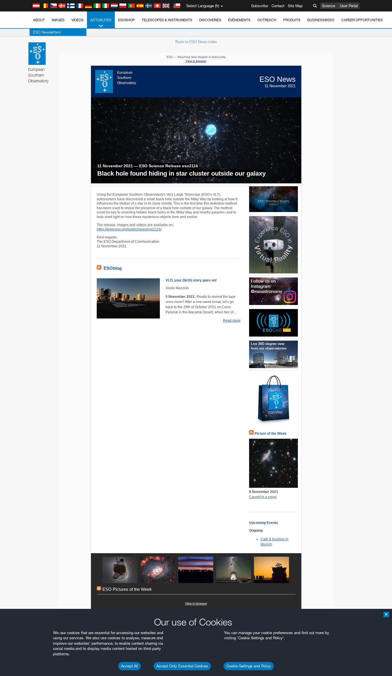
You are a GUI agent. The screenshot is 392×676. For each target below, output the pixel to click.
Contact (277, 5)
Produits (291, 20)
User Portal (349, 5)
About (39, 20)
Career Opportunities (362, 20)
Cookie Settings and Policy (248, 666)
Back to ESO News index (196, 41)
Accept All (129, 666)
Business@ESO (320, 20)
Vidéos (77, 20)
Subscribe (259, 5)
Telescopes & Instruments (167, 20)
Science (328, 5)
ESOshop (126, 20)
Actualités (100, 20)
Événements (239, 20)
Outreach (266, 20)
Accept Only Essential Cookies (182, 666)
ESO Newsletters (47, 32)
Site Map (295, 5)
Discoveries (210, 20)
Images (58, 20)
